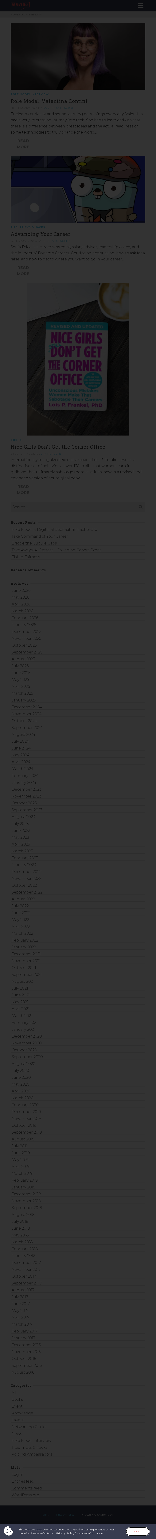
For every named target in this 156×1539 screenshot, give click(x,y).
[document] (78, 769)
